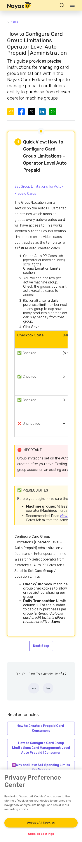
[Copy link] (10, 111)
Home (14, 21)
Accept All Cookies (41, 822)
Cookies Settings (41, 833)
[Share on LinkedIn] (42, 111)
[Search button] (62, 5)
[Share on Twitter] (31, 111)
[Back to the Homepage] (19, 5)
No (48, 688)
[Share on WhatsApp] (52, 111)
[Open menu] (72, 5)
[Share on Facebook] (21, 111)
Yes (34, 688)
